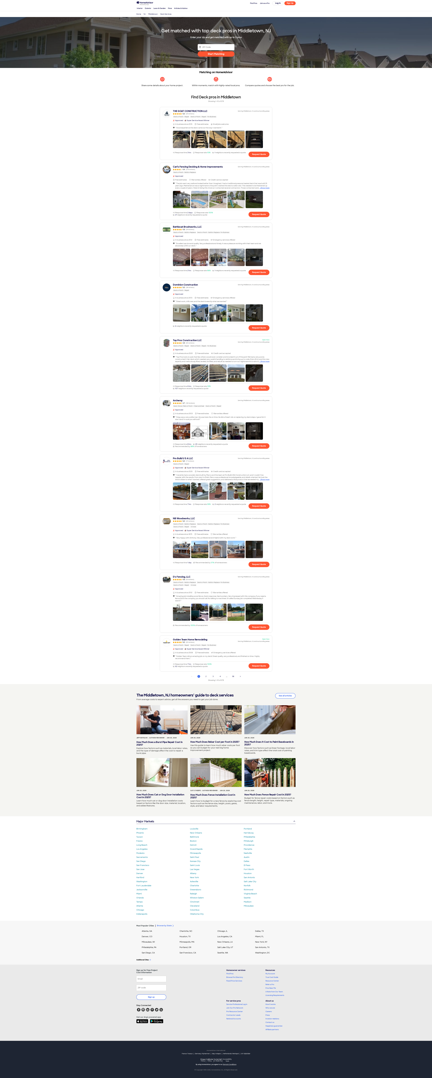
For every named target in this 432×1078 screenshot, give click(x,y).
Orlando (140, 898)
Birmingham (141, 829)
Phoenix (140, 833)
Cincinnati (194, 902)
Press (268, 1015)
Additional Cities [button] (142, 960)
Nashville (248, 853)
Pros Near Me (271, 988)
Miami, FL (259, 936)
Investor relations (272, 1019)
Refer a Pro (270, 984)
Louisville (194, 829)
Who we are (270, 1008)
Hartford (140, 877)
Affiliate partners (272, 1030)
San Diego (141, 861)
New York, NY (261, 942)
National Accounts (233, 1019)
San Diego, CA (148, 953)
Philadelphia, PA (149, 947)
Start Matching (216, 54)
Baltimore (194, 837)
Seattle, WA (222, 953)
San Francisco (142, 865)
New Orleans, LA (225, 942)
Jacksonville (141, 889)
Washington (141, 881)
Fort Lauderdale (143, 885)
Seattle (247, 898)
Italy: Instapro (216, 1054)
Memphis (248, 849)
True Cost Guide (272, 977)
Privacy (202, 1060)
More (170, 8)
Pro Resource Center (234, 1012)
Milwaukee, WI (148, 942)
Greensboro (195, 889)
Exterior (148, 8)
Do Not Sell (218, 1060)
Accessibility (227, 1060)
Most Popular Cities (145, 926)
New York (194, 877)
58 (233, 676)
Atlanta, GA (147, 931)
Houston (248, 873)
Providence (249, 845)
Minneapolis (195, 853)
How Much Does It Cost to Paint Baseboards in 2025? (269, 743)
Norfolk (247, 885)
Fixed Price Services (234, 981)
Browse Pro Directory (234, 977)
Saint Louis (195, 865)
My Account (270, 974)
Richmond (248, 889)
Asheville (194, 881)
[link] (216, 114)
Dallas (246, 861)
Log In (278, 3)
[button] (181, 139)
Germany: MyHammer (202, 1054)
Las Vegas (194, 869)
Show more (265, 188)
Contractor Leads (233, 1015)
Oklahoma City (197, 914)
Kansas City (195, 861)
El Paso (247, 865)
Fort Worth (249, 869)
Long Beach (141, 845)
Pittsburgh (248, 841)
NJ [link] (145, 14)
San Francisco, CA (188, 953)
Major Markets (145, 821)
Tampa (139, 902)
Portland (248, 829)
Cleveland (194, 906)
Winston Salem (197, 898)
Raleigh (193, 894)
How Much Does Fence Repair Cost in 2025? (267, 794)
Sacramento (142, 857)
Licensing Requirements (275, 995)
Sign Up (290, 3)
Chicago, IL (222, 931)
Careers (269, 1012)
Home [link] (138, 14)
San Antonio (249, 877)
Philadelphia (249, 837)
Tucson (139, 837)
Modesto (140, 853)
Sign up (151, 997)
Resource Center (272, 981)
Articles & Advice (180, 8)
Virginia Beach (250, 894)
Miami (139, 894)
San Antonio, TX (262, 947)
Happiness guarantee (274, 1026)
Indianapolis (141, 914)
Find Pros (229, 974)
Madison (247, 902)
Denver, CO (147, 936)
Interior (140, 8)
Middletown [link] (153, 14)
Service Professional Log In (236, 1004)
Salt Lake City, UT (225, 947)
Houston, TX (185, 936)
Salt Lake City (250, 881)
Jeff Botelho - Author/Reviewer (150, 738)
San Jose (140, 869)
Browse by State (164, 925)
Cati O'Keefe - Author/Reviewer (204, 790)
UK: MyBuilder (245, 1054)
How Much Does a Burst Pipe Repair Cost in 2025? (159, 743)
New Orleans (196, 833)
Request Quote (259, 154)
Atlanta (139, 906)
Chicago (140, 910)
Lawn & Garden (159, 8)
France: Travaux (187, 1054)
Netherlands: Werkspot (231, 1054)
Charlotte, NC (186, 931)
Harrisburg (248, 833)
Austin (246, 857)
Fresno (139, 841)
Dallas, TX (259, 931)
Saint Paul (194, 857)
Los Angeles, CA (224, 936)
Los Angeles (141, 849)
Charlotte (194, 885)
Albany (193, 873)
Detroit (193, 845)
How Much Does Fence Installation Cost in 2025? (212, 796)
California (209, 1060)
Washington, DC (262, 953)
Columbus (194, 910)
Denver (139, 873)
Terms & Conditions (229, 1064)
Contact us (270, 1022)
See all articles (285, 696)
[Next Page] (240, 676)
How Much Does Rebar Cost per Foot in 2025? (214, 742)
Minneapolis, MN (187, 942)
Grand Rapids (196, 849)
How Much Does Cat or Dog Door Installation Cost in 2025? (160, 796)
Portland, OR (185, 947)
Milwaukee (249, 906)
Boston (193, 841)
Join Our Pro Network (234, 1008)
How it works (271, 1004)
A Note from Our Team (274, 992)
